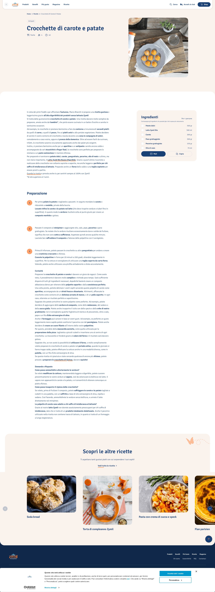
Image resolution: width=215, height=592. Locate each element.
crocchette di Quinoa (63, 360)
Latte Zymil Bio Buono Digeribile (62, 160)
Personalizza (174, 580)
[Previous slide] (5, 508)
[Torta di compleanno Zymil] (107, 500)
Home (29, 14)
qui (128, 579)
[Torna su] (208, 539)
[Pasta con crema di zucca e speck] (163, 494)
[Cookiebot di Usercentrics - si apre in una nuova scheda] (30, 587)
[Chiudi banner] (196, 571)
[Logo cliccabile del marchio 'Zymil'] (15, 4)
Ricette (35, 14)
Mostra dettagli (51, 588)
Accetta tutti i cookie (175, 573)
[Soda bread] (51, 494)
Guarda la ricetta (34, 173)
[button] (26, 4)
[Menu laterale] (6, 4)
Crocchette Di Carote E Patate (51, 14)
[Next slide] (209, 508)
